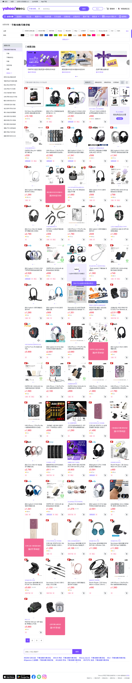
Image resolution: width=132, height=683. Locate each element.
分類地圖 (127, 678)
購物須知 (105, 678)
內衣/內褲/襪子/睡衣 (10, 93)
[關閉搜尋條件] (39, 8)
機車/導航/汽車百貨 (9, 132)
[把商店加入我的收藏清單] (84, 279)
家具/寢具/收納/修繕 (10, 124)
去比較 (119, 119)
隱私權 (120, 678)
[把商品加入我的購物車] (41, 121)
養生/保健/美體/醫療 (10, 112)
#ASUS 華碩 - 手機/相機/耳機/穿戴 (65, 658)
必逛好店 (76, 16)
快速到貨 (48, 16)
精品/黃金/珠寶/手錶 (10, 85)
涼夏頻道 (67, 16)
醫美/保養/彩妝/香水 (10, 101)
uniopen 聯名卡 (110, 16)
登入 (97, 9)
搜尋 (77, 651)
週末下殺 (86, 16)
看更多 (94, 16)
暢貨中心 (38, 16)
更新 (127, 675)
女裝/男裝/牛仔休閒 (9, 89)
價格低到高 (98, 82)
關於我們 (97, 678)
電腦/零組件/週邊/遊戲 (10, 81)
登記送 (28, 16)
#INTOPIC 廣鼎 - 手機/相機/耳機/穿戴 (96, 660)
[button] (25, 62)
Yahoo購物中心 (13, 8)
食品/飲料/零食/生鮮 (10, 108)
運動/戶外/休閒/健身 (10, 128)
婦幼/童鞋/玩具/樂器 (10, 116)
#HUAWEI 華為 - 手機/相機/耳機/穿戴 (68, 660)
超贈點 (124, 16)
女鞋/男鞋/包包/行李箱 (10, 97)
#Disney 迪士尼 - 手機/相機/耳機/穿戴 (92, 658)
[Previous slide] (25, 96)
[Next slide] (42, 96)
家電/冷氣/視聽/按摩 (10, 77)
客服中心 (89, 678)
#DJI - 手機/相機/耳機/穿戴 (116, 658)
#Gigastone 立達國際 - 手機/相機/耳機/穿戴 (38, 660)
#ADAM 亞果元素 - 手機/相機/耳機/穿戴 (37, 658)
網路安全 (112, 678)
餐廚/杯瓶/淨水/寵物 (10, 120)
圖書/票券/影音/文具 (10, 136)
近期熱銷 (116, 82)
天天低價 (57, 16)
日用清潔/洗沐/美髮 (9, 104)
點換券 (19, 16)
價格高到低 (107, 82)
